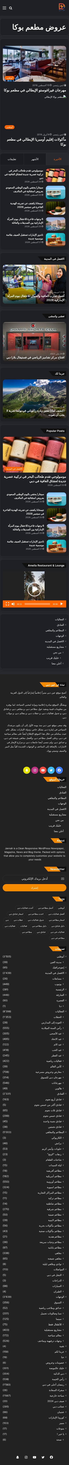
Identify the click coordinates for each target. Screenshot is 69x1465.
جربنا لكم (59, 1351)
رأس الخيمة (58, 1379)
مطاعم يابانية (55, 1247)
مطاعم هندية (55, 1236)
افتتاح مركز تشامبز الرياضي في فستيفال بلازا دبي (35, 357)
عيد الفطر (56, 1055)
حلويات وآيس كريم (52, 1148)
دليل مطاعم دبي (39, 926)
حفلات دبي (18, 920)
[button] (34, 589)
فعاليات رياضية (54, 1060)
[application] (34, 589)
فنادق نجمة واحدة (52, 1121)
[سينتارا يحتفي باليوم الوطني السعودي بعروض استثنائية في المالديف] (55, 192)
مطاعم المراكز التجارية (50, 1192)
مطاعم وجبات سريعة (51, 1241)
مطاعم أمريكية (54, 1176)
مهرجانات (57, 1082)
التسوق (58, 1302)
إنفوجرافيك (58, 967)
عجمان (60, 1412)
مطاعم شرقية (54, 1209)
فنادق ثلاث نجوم (53, 1110)
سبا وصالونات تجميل (51, 1313)
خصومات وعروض (55, 1362)
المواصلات (59, 1269)
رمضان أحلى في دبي (53, 1384)
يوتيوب (58, 984)
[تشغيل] (61, 604)
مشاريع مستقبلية (55, 646)
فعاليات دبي (10, 926)
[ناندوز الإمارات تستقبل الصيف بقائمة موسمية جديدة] (55, 239)
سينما (59, 1318)
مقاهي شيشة (55, 1258)
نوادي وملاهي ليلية (52, 1263)
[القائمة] (4, 9)
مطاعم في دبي (57, 938)
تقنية (61, 1346)
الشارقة (60, 994)
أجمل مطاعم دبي (45, 908)
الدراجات (57, 1280)
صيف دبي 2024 (55, 1401)
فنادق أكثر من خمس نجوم (48, 1104)
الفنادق (60, 624)
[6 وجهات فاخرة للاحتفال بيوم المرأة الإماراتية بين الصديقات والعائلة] (55, 224)
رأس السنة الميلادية (51, 1027)
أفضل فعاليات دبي (56, 914)
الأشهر (35, 159)
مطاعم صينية (55, 1214)
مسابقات (57, 978)
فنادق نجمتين (55, 1126)
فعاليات (23, 926)
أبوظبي (61, 908)
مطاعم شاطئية (54, 1203)
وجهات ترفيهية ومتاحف (50, 1340)
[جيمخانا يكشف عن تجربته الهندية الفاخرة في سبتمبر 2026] (55, 208)
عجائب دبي (58, 1406)
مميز (61, 1423)
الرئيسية (60, 989)
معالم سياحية (55, 1335)
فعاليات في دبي (57, 932)
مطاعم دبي (27, 932)
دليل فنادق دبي (57, 926)
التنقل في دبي (54, 1274)
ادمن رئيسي (58, 85)
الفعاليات (59, 619)
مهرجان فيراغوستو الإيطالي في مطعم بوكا (35, 90)
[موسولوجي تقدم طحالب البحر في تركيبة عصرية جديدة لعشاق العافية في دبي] (55, 175)
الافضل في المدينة (54, 641)
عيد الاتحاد (56, 1038)
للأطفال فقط (55, 1324)
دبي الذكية (59, 1373)
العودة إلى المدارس (51, 1022)
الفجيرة (60, 1000)
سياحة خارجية (57, 1395)
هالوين (58, 1088)
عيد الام (58, 1044)
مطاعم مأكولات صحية (50, 1231)
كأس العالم (56, 1066)
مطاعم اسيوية (54, 1187)
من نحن (57, 652)
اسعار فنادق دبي (16, 914)
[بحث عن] (10, 9)
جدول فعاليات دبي (36, 920)
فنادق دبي (41, 932)
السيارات (57, 1285)
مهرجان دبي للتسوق (51, 1077)
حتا (62, 1357)
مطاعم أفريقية (54, 1170)
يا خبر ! (60, 1434)
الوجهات (60, 635)
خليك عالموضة (56, 1368)
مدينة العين (56, 962)
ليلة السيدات (55, 1165)
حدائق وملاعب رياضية (50, 1307)
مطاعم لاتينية (55, 1220)
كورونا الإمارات (56, 1417)
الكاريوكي (56, 1137)
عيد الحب (57, 1049)
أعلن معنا (56, 663)
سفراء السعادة (56, 1390)
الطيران (58, 1291)
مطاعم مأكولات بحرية (50, 1225)
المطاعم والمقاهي (54, 630)
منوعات (60, 1428)
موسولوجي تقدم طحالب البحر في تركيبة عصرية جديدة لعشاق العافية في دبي (23, 174)
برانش (58, 1143)
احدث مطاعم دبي (35, 914)
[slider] (37, 604)
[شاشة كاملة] (7, 604)
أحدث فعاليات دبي (25, 908)
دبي (7, 920)
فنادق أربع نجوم (53, 1099)
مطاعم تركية (55, 1198)
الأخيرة (57, 159)
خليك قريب (52, 658)
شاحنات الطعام (54, 1159)
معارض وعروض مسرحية (49, 1071)
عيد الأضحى (56, 1033)
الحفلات (58, 1016)
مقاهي (58, 1252)
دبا (60, 1005)
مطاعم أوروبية (54, 1181)
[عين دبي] (61, 7)
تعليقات (12, 159)
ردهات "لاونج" (54, 1154)
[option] (34, 284)
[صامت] (13, 604)
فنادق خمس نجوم (52, 1115)
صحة (59, 1439)
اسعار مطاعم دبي (56, 920)
